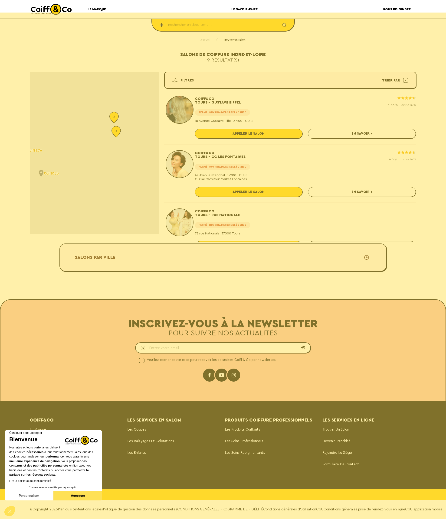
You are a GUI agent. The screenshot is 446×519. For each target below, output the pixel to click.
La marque (38, 429)
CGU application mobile (424, 509)
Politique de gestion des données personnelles (140, 509)
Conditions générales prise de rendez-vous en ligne (364, 509)
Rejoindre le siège (337, 452)
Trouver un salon (335, 429)
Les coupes (136, 429)
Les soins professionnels (244, 441)
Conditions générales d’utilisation (289, 509)
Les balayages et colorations (150, 441)
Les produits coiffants (242, 429)
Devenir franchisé (336, 441)
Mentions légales (89, 509)
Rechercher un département (190, 24)
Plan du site (67, 509)
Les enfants (136, 452)
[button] (41, 173)
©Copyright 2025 (44, 509)
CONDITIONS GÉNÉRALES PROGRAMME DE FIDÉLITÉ (220, 509)
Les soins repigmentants (245, 452)
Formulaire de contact (340, 464)
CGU (320, 509)
